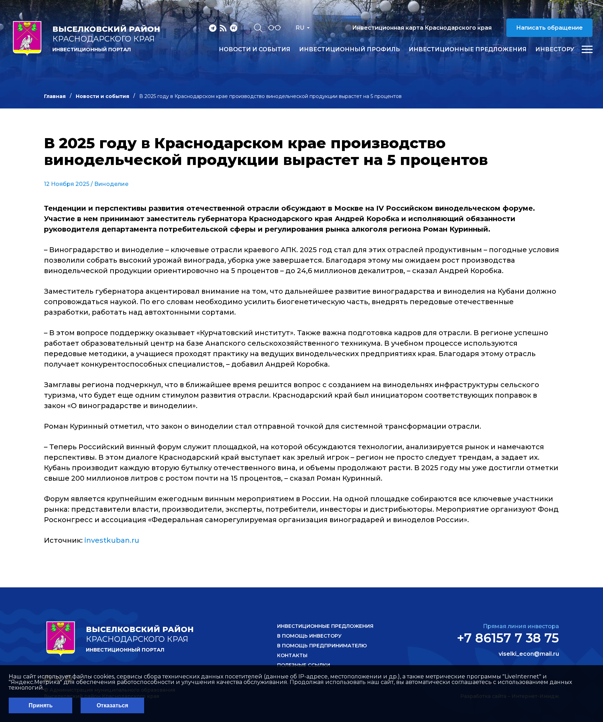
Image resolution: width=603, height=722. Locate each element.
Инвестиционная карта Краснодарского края (422, 27)
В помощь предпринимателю (322, 645)
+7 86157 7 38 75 (508, 638)
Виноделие (111, 184)
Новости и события (254, 49)
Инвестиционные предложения (468, 49)
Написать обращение (549, 27)
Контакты (292, 655)
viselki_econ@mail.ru (529, 654)
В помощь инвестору (309, 636)
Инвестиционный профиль (349, 49)
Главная (55, 96)
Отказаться (112, 705)
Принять (41, 705)
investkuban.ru (111, 540)
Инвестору (554, 49)
